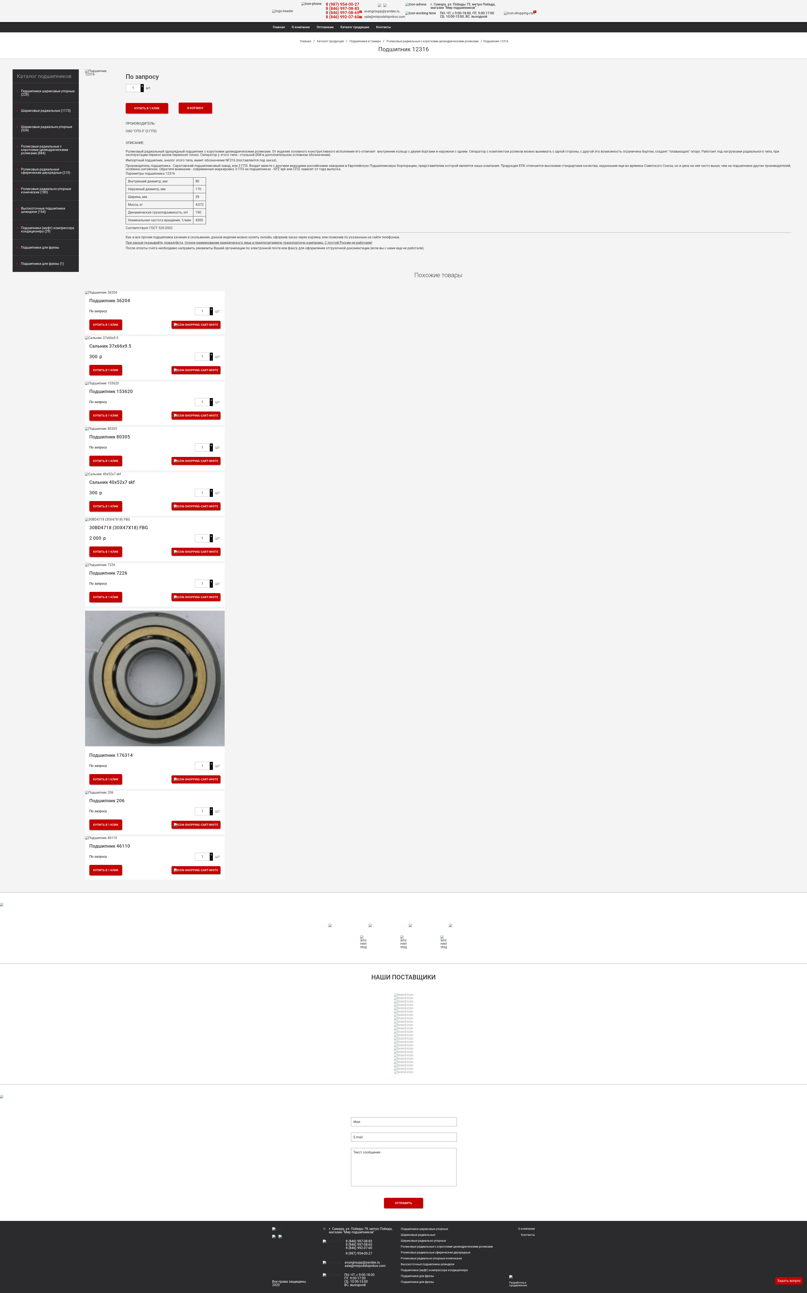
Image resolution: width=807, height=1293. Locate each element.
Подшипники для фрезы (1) (42, 263)
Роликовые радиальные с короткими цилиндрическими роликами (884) (44, 150)
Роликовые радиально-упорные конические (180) (46, 190)
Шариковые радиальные (418, 1234)
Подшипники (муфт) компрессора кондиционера (434, 1270)
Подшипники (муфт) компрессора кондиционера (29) (47, 229)
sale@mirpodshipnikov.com (384, 17)
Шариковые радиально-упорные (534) (46, 128)
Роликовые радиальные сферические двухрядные (435, 1252)
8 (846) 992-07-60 (342, 16)
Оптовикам (325, 27)
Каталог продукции (354, 27)
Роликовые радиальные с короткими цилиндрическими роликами (432, 41)
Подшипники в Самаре (365, 41)
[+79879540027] (380, 6)
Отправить (403, 1203)
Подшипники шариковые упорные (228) (48, 93)
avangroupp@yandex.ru (382, 11)
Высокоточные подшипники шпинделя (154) (43, 210)
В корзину (195, 108)
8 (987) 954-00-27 (342, 4)
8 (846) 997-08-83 (342, 8)
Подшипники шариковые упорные (424, 1229)
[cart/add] (195, 325)
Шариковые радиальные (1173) (46, 110)
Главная (279, 27)
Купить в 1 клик (147, 108)
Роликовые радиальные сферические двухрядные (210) (45, 171)
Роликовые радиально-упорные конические (431, 1258)
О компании (301, 27)
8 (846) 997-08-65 (342, 12)
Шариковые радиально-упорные (423, 1240)
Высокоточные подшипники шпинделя (427, 1264)
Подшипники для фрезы (40, 247)
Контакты (383, 27)
